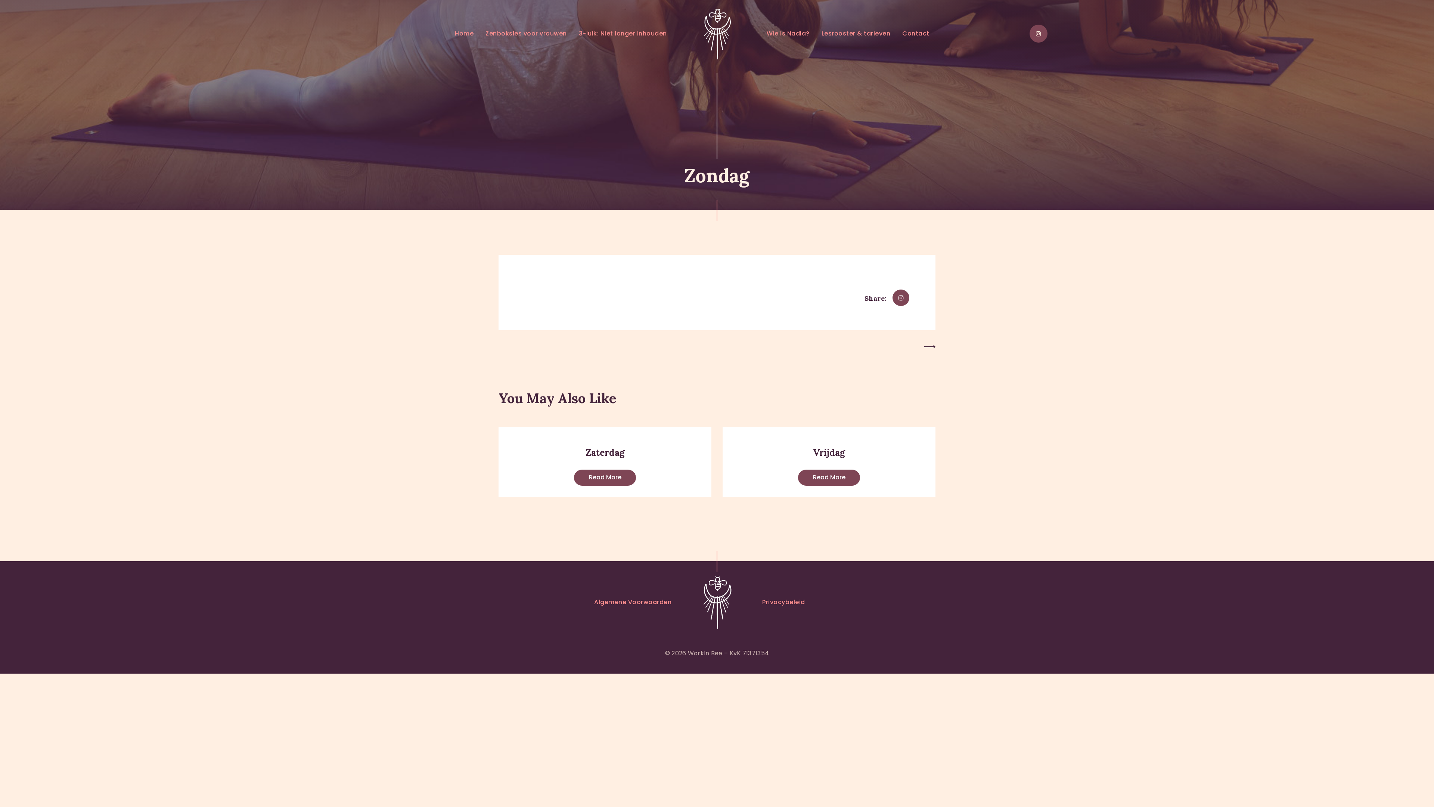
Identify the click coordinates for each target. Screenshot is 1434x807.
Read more (605, 477)
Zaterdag (605, 452)
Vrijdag (829, 452)
